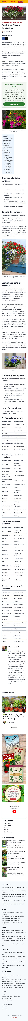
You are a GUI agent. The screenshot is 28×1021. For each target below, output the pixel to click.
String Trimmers (8, 825)
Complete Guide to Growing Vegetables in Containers (14, 894)
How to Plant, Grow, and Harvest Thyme (11, 918)
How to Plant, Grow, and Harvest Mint (10, 920)
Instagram (4, 1008)
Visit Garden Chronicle (7, 1000)
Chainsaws (7, 827)
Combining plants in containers (8, 147)
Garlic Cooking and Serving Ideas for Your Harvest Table (13, 962)
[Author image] (2, 32)
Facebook (4, 1006)
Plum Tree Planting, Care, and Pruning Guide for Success (12, 941)
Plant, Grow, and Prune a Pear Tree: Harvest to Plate (13, 938)
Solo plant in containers (6, 144)
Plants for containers (6, 154)
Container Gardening (7, 22)
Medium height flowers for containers (9, 162)
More (5, 834)
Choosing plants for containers (7, 141)
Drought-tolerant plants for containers (9, 171)
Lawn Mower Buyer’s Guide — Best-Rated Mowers (13, 983)
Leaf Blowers (7, 823)
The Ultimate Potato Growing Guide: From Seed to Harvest (13, 901)
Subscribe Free (14, 104)
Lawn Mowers (5, 974)
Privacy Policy (14, 1017)
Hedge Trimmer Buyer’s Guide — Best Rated (12, 985)
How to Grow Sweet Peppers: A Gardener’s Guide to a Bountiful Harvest (14, 888)
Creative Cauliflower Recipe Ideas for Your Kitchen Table (13, 958)
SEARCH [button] (21, 1)
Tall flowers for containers (9, 158)
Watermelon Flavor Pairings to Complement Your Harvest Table (13, 966)
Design (14, 22)
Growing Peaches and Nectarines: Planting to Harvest (14, 936)
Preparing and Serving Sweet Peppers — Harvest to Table (13, 953)
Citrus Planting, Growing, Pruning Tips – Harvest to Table (13, 944)
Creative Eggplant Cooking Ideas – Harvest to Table (13, 956)
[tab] (11, 727)
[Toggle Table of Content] (11, 138)
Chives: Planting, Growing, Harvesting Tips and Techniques (12, 923)
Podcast (3, 994)
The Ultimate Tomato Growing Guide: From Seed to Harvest (13, 897)
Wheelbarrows (8, 832)
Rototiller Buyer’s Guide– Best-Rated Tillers (11, 981)
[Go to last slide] (4, 711)
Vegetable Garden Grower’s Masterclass (11, 996)
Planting (19, 22)
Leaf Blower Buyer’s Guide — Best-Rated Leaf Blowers (14, 979)
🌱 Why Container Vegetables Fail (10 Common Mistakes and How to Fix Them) (13, 717)
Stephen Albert (8, 31)
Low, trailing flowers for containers (8, 166)
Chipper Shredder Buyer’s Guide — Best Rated (12, 987)
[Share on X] (6, 38)
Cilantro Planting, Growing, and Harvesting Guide (13, 916)
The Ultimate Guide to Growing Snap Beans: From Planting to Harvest (13, 904)
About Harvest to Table (7, 998)
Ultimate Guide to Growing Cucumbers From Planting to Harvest (14, 891)
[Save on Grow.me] (9, 38)
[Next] (24, 711)
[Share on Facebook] (3, 38)
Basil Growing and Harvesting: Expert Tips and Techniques (12, 913)
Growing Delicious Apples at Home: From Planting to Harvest (14, 933)
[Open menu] (25, 2)
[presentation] (14, 704)
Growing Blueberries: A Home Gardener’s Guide (12, 930)
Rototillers (6, 830)
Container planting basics (7, 151)
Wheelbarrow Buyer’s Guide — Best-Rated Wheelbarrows (11, 976)
